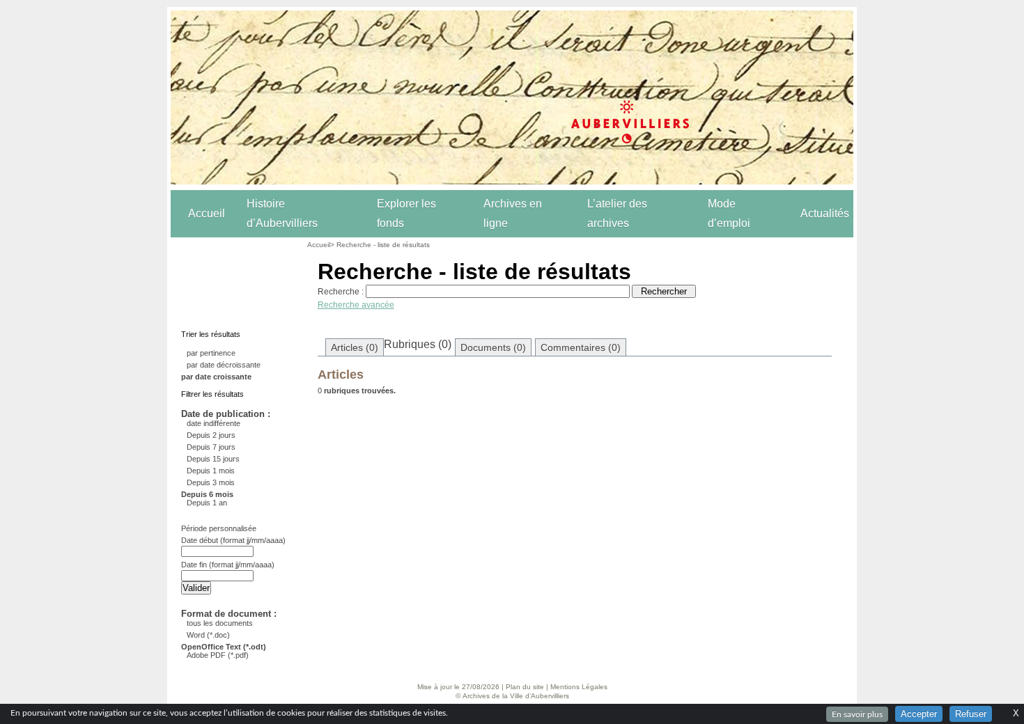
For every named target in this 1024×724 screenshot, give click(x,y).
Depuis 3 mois (211, 482)
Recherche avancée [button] (356, 305)
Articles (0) (354, 347)
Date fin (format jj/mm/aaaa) (227, 564)
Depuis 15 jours (213, 459)
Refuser (970, 714)
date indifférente (213, 423)
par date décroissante (224, 365)
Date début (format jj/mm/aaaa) (233, 540)
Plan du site (525, 687)
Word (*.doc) (208, 635)
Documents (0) (493, 347)
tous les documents (220, 623)
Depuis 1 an (207, 502)
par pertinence (211, 353)
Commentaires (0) (581, 347)
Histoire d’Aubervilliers (282, 213)
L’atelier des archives (617, 213)
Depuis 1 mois (211, 470)
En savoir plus (857, 714)
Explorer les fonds (406, 213)
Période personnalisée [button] (218, 528)
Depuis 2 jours (211, 435)
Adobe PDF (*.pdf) (218, 655)
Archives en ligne (512, 213)
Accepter (919, 714)
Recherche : (341, 292)
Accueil (206, 213)
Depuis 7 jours (211, 447)
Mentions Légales (578, 687)
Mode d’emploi (729, 213)
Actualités (824, 213)
